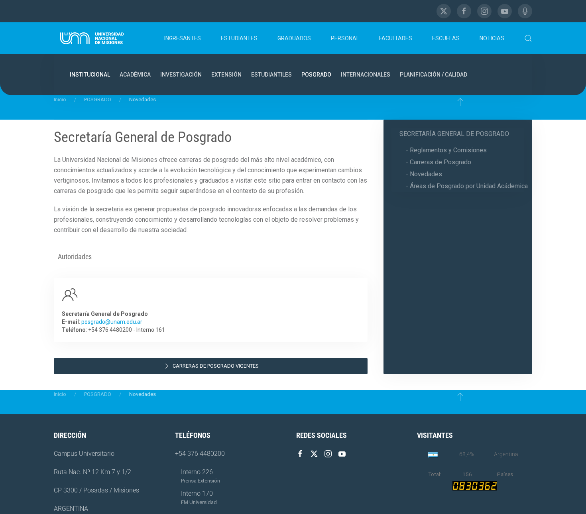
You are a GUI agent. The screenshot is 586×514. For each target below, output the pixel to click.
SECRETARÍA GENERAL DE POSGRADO (454, 134)
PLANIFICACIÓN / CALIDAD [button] (433, 74)
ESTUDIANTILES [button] (271, 74)
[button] (528, 38)
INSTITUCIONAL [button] (90, 74)
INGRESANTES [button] (182, 38)
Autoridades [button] (75, 256)
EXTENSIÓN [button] (226, 74)
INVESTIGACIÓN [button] (181, 74)
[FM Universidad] (525, 11)
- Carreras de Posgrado (438, 162)
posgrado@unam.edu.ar (111, 322)
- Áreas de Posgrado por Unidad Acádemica (467, 186)
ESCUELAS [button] (446, 38)
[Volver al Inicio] (92, 38)
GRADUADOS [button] (294, 38)
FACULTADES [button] (395, 38)
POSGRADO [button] (316, 74)
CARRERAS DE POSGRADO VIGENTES (216, 366)
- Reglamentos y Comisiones (446, 150)
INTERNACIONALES (365, 74)
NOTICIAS (492, 38)
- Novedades (424, 174)
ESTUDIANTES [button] (239, 38)
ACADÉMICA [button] (135, 74)
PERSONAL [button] (345, 38)
